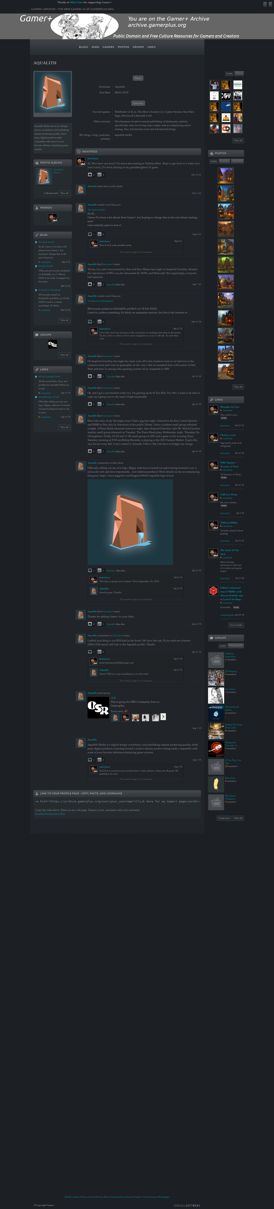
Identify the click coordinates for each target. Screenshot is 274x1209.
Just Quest (230, 689)
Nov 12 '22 (196, 175)
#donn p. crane (228, 435)
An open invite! (46, 242)
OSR (113, 698)
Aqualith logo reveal (49, 397)
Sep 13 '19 (196, 652)
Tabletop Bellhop (229, 522)
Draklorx (111, 570)
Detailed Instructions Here (50, 813)
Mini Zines (76, 2)
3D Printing (231, 671)
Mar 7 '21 (197, 284)
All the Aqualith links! (49, 376)
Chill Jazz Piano (228, 494)
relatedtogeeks (227, 615)
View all (64, 193)
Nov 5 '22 (196, 193)
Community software (122, 1197)
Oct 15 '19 (196, 376)
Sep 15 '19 (196, 451)
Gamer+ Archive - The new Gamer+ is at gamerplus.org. (72, 9)
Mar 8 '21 (197, 234)
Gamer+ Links (141, 1197)
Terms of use (87, 1197)
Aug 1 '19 (196, 728)
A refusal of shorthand (50, 290)
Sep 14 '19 (196, 624)
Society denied (46, 266)
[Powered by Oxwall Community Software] (187, 1205)
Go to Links (236, 625)
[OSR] (52, 344)
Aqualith (111, 284)
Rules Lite (230, 778)
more (223, 418)
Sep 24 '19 (196, 404)
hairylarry (105, 241)
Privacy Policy (103, 1197)
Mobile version (72, 1197)
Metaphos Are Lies (229, 407)
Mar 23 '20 (196, 322)
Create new (224, 818)
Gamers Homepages (160, 1197)
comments (45, 262)
